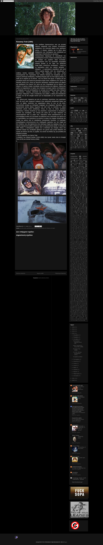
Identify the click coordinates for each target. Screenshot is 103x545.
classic (83, 142)
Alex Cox (80, 167)
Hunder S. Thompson (76, 247)
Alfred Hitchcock (74, 176)
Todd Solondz (74, 301)
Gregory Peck (83, 244)
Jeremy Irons (73, 258)
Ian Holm (81, 185)
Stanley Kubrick (74, 295)
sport (86, 147)
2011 (73, 378)
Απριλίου (75, 369)
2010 (73, 380)
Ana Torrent (83, 216)
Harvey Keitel (74, 163)
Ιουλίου (75, 363)
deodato (75, 310)
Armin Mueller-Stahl (79, 218)
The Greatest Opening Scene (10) (77, 342)
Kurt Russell (73, 190)
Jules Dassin (74, 189)
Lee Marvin (78, 268)
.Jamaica (73, 120)
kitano (72, 174)
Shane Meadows (75, 294)
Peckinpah (84, 163)
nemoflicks (75, 472)
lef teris (81, 49)
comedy (73, 131)
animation (73, 146)
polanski (85, 310)
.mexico (78, 117)
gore (82, 136)
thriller (85, 133)
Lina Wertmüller (74, 269)
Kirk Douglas (77, 267)
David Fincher (84, 231)
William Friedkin (75, 307)
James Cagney (79, 249)
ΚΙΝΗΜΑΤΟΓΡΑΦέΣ (77, 466)
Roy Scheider (82, 201)
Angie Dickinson (82, 217)
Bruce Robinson (79, 222)
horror (84, 131)
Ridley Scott (78, 288)
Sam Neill (80, 290)
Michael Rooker (78, 194)
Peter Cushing (84, 281)
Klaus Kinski (82, 189)
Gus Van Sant (74, 185)
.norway (83, 117)
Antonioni (83, 176)
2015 (73, 327)
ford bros (80, 310)
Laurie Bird (72, 268)
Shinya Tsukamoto (75, 203)
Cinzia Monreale (82, 227)
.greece (75, 112)
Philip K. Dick (81, 283)
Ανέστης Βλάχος (79, 312)
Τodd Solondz (73, 320)
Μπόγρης (80, 316)
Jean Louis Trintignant (81, 254)
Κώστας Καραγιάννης (77, 315)
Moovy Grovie (75, 456)
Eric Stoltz (85, 237)
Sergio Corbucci (81, 202)
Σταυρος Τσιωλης (82, 318)
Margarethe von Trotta (77, 193)
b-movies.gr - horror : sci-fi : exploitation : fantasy (79, 478)
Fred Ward (80, 241)
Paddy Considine (80, 280)
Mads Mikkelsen (75, 192)
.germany (73, 113)
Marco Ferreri (84, 192)
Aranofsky (72, 218)
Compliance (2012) (77, 356)
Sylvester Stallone (81, 296)
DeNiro (85, 171)
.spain (85, 113)
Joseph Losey (84, 264)
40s (84, 101)
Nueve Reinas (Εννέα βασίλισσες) (81, 388)
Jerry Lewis (80, 258)
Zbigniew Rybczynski (81, 309)
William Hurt (73, 309)
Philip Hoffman (74, 283)
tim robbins (79, 174)
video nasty (73, 145)
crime (76, 133)
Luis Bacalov (81, 269)
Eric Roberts (47, 228)
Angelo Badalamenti (74, 217)
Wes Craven (84, 306)
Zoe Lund (73, 211)
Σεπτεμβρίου (76, 359)
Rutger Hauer (75, 172)
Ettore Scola (74, 238)
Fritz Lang (85, 241)
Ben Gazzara (73, 177)
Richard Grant (74, 199)
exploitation (73, 143)
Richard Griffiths (79, 285)
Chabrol (77, 180)
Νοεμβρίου (76, 337)
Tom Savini (79, 206)
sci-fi (75, 134)
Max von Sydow (84, 274)
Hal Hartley (78, 246)
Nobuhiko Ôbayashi (81, 278)
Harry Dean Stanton (81, 160)
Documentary (82, 145)
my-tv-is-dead (75, 446)
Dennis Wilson (79, 233)
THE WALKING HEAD (77, 396)
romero (83, 211)
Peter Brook (77, 281)
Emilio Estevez (78, 183)
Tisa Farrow (78, 300)
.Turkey (83, 120)
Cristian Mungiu (78, 230)
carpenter (74, 156)
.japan (79, 113)
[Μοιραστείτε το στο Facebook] (39, 226)
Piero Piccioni (77, 284)
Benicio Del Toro (78, 220)
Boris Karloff (79, 221)
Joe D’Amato (82, 186)
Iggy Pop (83, 247)
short (72, 142)
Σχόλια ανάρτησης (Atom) (43, 277)
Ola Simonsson (82, 279)
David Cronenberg (76, 171)
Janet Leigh (79, 253)
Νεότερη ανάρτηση (20, 273)
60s (83, 100)
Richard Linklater (78, 286)
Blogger (65, 542)
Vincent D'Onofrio (81, 207)
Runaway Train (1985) (76, 349)
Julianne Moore (74, 265)
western (81, 147)
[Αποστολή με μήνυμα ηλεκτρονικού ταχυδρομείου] (35, 226)
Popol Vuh (83, 284)
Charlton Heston (75, 170)
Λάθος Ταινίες (75, 435)
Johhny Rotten (74, 260)
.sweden (74, 115)
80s (22, 228)
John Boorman (74, 188)
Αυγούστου (76, 361)
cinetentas (23, 5)
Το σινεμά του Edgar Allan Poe (78, 468)
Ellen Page (72, 237)
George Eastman (81, 184)
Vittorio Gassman (82, 302)
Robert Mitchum (77, 289)
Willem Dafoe (82, 210)
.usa (20, 228)
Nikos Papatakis (74, 278)
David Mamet (80, 232)
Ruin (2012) (74, 473)
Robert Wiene (84, 289)
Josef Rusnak (77, 264)
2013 (73, 331)
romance (79, 140)
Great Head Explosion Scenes (78, 78)
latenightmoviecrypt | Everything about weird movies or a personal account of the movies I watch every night (78, 409)
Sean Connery (79, 291)
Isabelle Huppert (80, 248)
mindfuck (73, 137)
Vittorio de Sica (73, 304)
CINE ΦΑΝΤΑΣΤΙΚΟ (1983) (77, 80)
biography (73, 138)
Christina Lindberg (81, 226)
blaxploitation (79, 146)
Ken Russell (81, 265)
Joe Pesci (79, 259)
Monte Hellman (82, 275)
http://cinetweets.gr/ (77, 482)
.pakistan (83, 121)
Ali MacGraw (77, 216)
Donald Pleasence (74, 236)
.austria (77, 116)
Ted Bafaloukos (78, 204)
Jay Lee (73, 254)
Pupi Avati (72, 285)
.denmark (73, 117)
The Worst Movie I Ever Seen (78, 79)
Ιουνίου (75, 365)
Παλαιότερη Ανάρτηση (60, 273)
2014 (73, 329)
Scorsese (73, 202)
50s (77, 101)
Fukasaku (74, 242)
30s (81, 101)
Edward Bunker (41, 228)
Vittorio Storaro (74, 208)
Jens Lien (83, 257)
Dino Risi (85, 233)
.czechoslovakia (73, 121)
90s (75, 100)
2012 (73, 333)
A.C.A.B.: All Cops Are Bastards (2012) (77, 353)
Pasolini (79, 197)
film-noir (85, 140)
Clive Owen (84, 170)
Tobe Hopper (84, 300)
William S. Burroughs (77, 166)
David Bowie (77, 231)
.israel (79, 121)
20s (71, 103)
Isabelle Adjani (73, 248)
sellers (73, 311)
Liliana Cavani (84, 268)
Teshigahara (78, 299)
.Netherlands (82, 115)
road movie (82, 141)
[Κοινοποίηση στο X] (38, 226)
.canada (72, 116)
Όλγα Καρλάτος (81, 212)
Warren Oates (74, 210)
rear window (75, 425)
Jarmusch (85, 253)
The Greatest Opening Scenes (78, 77)
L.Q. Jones (83, 267)
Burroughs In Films (75, 81)
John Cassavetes (82, 260)
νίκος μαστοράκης (80, 320)
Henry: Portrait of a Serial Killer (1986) (78, 346)
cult (81, 129)
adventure (29, 228)
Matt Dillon (77, 274)
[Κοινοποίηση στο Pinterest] (41, 226)
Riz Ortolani (82, 199)
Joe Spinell (85, 259)
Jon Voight (52, 228)
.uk (86, 110)
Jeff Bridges (77, 257)
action (25, 228)
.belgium (83, 116)
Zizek (72, 310)
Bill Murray (80, 177)
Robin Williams (74, 290)
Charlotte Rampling (80, 168)
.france (82, 112)
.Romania (79, 120)
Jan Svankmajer (83, 252)
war (77, 142)
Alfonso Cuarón (81, 175)
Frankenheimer (73, 241)
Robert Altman (74, 201)
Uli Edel (79, 301)
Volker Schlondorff (81, 304)
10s (72, 101)
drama (73, 129)
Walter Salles (79, 305)
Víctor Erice (73, 305)
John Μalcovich (79, 263)
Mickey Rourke (79, 195)
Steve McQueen (82, 295)
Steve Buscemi (79, 164)
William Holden (82, 307)
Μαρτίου (75, 371)
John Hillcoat (73, 262)
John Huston (80, 262)
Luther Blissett (79, 270)
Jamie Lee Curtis (75, 252)
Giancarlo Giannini (75, 244)
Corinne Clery (79, 228)
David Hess (74, 232)
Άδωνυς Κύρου (79, 311)
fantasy (81, 138)
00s (72, 98)
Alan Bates (81, 215)
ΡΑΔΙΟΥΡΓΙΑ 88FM (76, 418)
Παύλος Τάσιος (74, 213)
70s (85, 98)
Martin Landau (78, 273)
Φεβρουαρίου (76, 373)
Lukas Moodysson (82, 190)
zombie (74, 141)
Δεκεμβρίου (76, 335)
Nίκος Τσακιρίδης (74, 279)
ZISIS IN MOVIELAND (77, 385)
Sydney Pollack (73, 296)
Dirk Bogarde (80, 181)
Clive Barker (73, 228)
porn (77, 147)
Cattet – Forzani (78, 223)
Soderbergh (83, 294)
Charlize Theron (79, 225)
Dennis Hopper (79, 161)
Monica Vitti (74, 275)
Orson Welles (73, 280)
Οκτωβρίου (76, 339)
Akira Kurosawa (34, 228)
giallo (73, 147)
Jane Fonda (73, 253)
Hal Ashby (72, 246)
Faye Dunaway (82, 238)
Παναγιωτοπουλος (74, 318)
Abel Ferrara (74, 167)
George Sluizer (76, 243)
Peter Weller (81, 198)
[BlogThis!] (37, 226)
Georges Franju (84, 243)
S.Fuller (83, 172)
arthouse (73, 140)
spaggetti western (81, 143)
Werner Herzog (77, 306)
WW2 (85, 146)
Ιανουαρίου (76, 375)
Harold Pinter (84, 246)
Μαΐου (75, 367)
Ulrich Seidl (85, 301)
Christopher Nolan (74, 227)
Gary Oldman (79, 242)
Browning (80, 179)
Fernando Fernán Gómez (77, 239)
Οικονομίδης (81, 317)
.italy (80, 110)
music (81, 137)
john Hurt (78, 211)
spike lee (73, 212)
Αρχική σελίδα (40, 273)
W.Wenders (82, 208)
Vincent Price (74, 302)
